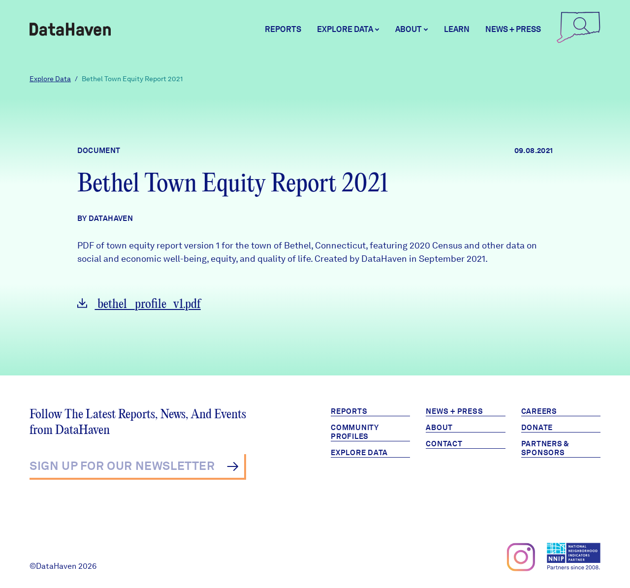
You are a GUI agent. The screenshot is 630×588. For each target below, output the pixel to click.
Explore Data (50, 79)
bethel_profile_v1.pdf (148, 304)
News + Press (513, 29)
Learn (457, 29)
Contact (444, 443)
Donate (537, 427)
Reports (283, 29)
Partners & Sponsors (545, 448)
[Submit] (232, 466)
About (439, 427)
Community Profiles (355, 432)
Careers (539, 411)
